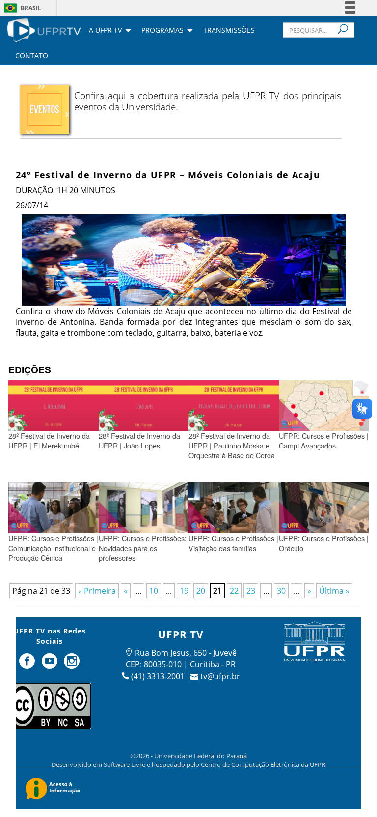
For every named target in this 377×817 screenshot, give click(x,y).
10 (153, 590)
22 (234, 590)
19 (184, 590)
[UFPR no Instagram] (72, 664)
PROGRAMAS (162, 31)
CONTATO (31, 56)
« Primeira (97, 590)
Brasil (31, 8)
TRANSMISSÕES (229, 31)
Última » (334, 590)
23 (250, 590)
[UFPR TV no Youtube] (50, 664)
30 (281, 590)
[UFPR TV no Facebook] (28, 664)
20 (200, 590)
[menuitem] (44, 29)
